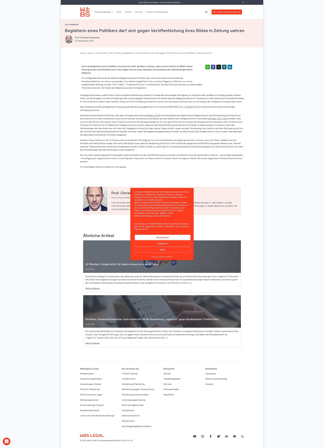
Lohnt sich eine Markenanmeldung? (97, 415)
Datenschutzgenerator (91, 378)
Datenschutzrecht (130, 415)
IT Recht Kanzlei (130, 373)
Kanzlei (128, 12)
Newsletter (169, 394)
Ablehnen (163, 243)
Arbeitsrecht (128, 410)
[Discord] (234, 436)
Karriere (139, 12)
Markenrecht (128, 421)
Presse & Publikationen (157, 12)
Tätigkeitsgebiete (102, 12)
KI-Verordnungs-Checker (92, 405)
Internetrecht (101, 53)
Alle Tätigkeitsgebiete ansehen (136, 426)
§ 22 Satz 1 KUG (152, 115)
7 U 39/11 (188, 107)
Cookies (209, 384)
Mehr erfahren (92, 288)
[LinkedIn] (226, 436)
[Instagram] (202, 436)
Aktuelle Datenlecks (89, 410)
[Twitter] (218, 436)
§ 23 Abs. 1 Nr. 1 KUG (218, 118)
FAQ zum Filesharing (90, 389)
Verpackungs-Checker (90, 384)
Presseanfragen (171, 389)
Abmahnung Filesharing (133, 384)
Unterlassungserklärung (133, 400)
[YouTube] (194, 436)
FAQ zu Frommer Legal (91, 394)
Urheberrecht (128, 378)
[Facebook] (210, 436)
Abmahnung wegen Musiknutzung (138, 389)
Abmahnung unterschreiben (135, 394)
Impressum (210, 373)
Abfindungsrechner (89, 400)
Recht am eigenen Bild (132, 405)
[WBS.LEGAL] (85, 12)
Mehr (162, 249)
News (119, 12)
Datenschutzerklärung (216, 378)
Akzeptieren (162, 237)
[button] (207, 67)
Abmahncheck (87, 373)
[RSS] (242, 436)
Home (83, 53)
